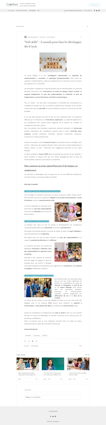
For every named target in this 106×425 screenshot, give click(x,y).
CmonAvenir (53, 411)
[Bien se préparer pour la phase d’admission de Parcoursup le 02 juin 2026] (28, 364)
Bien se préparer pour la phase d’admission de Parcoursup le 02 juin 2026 (26, 374)
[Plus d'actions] (81, 37)
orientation (28, 335)
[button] (87, 26)
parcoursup (37, 335)
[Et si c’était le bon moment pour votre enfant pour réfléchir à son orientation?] (53, 364)
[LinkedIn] (96, 10)
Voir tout (87, 354)
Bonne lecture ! (20, 26)
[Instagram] (99, 10)
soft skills (44, 335)
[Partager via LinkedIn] (32, 341)
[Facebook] (94, 10)
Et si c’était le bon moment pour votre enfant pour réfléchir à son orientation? (52, 374)
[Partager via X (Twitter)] (29, 341)
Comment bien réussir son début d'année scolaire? (78, 374)
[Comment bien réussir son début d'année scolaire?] (78, 364)
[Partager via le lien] (36, 341)
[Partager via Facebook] (25, 341)
